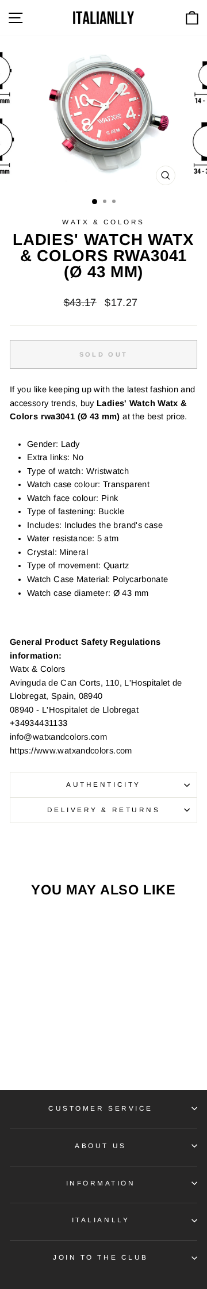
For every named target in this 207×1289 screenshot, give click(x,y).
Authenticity (103, 784)
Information (101, 1183)
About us (100, 1145)
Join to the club (100, 1257)
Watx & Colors (103, 221)
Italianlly (100, 1219)
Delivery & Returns (103, 809)
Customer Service (100, 1108)
